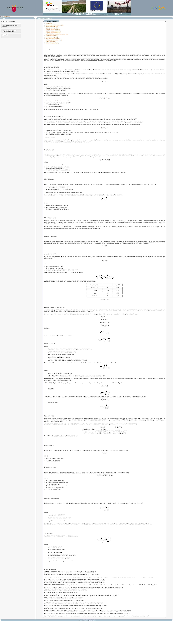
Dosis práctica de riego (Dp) (53, 38)
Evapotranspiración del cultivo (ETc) (54, 25)
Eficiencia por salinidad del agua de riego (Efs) (57, 34)
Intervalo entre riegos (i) (51, 35)
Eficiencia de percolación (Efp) (53, 32)
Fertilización (5, 35)
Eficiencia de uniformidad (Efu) (53, 31)
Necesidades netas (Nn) (52, 26)
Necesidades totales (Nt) (52, 28)
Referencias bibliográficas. (52, 43)
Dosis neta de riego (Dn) (52, 37)
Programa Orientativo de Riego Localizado (9, 26)
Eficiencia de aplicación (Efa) (53, 29)
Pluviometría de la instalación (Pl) (54, 40)
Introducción (49, 23)
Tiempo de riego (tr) (50, 41)
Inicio (1, 16)
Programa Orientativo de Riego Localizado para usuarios (9, 30)
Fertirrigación (7, 16)
